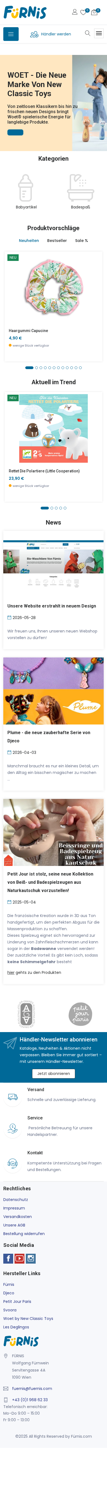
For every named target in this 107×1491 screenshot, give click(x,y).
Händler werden (56, 34)
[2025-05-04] (10, 901)
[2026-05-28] (10, 617)
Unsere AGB (14, 1225)
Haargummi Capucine (28, 330)
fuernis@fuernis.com (32, 1388)
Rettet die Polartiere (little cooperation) (44, 471)
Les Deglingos (16, 1327)
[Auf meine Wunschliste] (12, 304)
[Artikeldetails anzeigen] (12, 292)
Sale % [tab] (81, 240)
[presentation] (8, 194)
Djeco (8, 1293)
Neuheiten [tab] (29, 240)
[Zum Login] (74, 12)
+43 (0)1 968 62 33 (30, 1400)
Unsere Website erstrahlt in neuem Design (51, 606)
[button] (5, 95)
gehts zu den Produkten (34, 972)
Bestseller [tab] (57, 240)
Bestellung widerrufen (24, 1233)
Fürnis (8, 1284)
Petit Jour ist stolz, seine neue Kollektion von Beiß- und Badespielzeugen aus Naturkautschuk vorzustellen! (50, 882)
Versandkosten (17, 1216)
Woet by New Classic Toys (28, 1318)
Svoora (9, 1310)
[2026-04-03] (10, 752)
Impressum (14, 1208)
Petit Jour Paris (17, 1301)
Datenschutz (15, 1199)
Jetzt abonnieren (53, 1073)
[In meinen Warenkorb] (12, 280)
